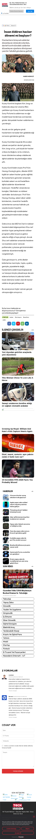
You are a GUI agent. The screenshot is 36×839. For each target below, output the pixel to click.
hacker (11, 317)
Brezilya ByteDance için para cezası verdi (20, 546)
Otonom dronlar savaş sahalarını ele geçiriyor (18, 496)
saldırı (4, 320)
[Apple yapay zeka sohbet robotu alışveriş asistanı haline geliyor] (6, 504)
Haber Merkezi (28, 76)
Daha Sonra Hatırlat (16, 11)
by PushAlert (6, 13)
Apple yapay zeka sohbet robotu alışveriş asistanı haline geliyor (18, 504)
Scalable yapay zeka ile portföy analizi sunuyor (18, 539)
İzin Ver (30, 11)
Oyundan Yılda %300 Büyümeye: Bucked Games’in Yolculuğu (17, 591)
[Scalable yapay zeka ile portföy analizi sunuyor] (6, 540)
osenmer (11, 675)
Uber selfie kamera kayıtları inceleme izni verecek (19, 518)
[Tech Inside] (30, 797)
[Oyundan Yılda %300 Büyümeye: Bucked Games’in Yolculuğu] (18, 579)
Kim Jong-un (18, 317)
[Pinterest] (18, 324)
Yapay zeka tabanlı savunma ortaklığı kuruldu (20, 525)
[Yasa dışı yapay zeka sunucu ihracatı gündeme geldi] (6, 533)
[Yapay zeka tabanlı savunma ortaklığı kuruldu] (6, 526)
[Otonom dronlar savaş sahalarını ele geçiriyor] (6, 497)
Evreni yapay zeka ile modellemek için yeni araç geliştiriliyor (19, 561)
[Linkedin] (27, 324)
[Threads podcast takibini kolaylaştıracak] (6, 512)
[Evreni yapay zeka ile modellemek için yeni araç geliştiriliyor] (6, 561)
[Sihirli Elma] (14, 797)
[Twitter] (14, 324)
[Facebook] (9, 324)
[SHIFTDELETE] (6, 797)
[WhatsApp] (22, 324)
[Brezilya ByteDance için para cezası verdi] (6, 547)
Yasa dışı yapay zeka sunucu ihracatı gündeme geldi (19, 532)
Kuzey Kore (26, 317)
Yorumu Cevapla (13, 690)
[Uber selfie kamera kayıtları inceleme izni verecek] (6, 519)
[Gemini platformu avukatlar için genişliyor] (6, 554)
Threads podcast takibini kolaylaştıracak (18, 511)
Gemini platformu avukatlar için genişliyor (20, 553)
